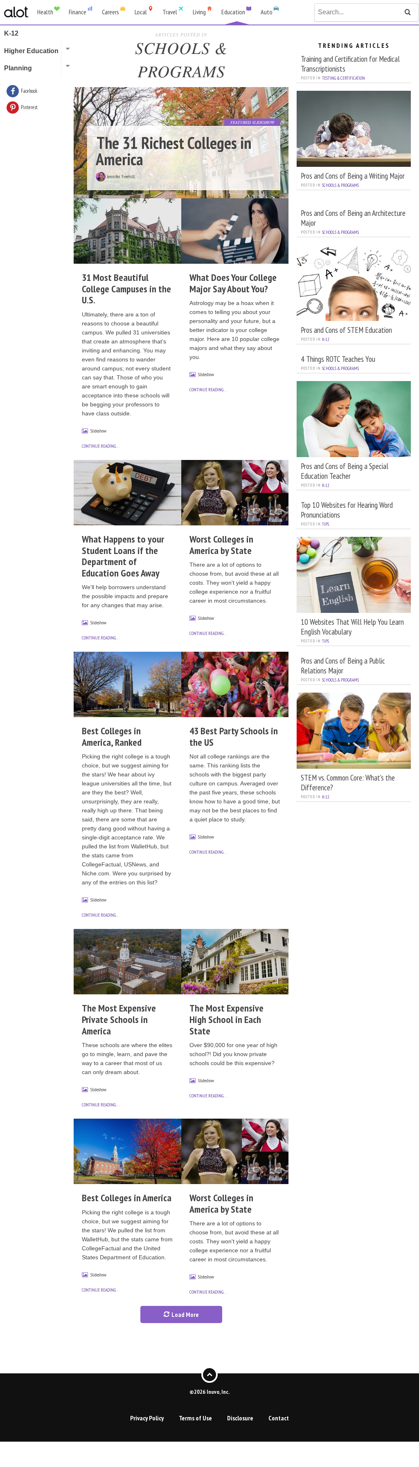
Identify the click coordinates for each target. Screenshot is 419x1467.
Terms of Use (195, 1418)
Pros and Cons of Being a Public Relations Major (343, 665)
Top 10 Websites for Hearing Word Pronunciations (347, 510)
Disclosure (240, 1418)
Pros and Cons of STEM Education (346, 330)
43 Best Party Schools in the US (233, 737)
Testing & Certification (343, 78)
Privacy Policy (147, 1418)
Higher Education (31, 50)
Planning (18, 68)
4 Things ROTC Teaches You (338, 359)
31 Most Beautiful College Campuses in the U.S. (126, 288)
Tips (325, 524)
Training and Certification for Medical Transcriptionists (350, 64)
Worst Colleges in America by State (221, 545)
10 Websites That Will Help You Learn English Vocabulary (352, 627)
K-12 (325, 339)
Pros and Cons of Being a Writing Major (353, 175)
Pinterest (29, 107)
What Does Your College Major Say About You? (233, 283)
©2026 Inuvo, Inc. (209, 1391)
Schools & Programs (340, 185)
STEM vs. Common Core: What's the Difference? (348, 782)
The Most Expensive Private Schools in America (119, 1019)
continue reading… (100, 446)
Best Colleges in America (126, 1197)
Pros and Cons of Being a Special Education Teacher (344, 471)
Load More (184, 1314)
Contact (278, 1418)
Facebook (29, 90)
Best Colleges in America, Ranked (112, 737)
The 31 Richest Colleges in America (173, 151)
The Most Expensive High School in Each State (226, 1019)
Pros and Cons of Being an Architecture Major (353, 218)
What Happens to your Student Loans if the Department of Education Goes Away (123, 556)
